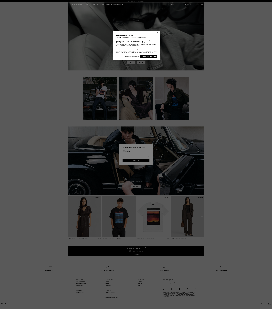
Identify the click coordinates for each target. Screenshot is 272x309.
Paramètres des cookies (132, 56)
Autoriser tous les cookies (149, 56)
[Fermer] (157, 32)
